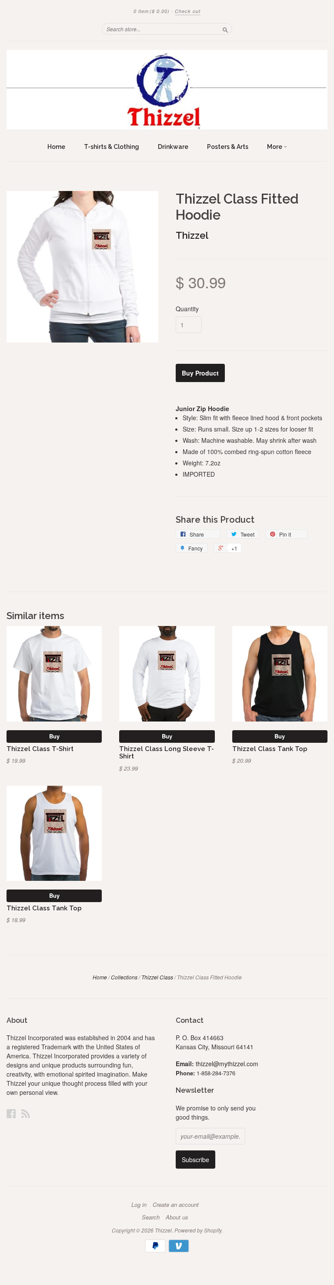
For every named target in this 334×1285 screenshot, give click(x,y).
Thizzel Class (157, 977)
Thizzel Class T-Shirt (40, 748)
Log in (139, 1205)
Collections (124, 977)
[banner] (167, 89)
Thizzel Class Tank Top (269, 748)
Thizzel (192, 235)
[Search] (225, 28)
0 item (152, 11)
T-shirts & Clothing (111, 146)
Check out (187, 11)
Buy (54, 736)
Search (151, 1217)
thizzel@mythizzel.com (227, 1063)
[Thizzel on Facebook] (11, 1113)
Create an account (176, 1205)
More (275, 146)
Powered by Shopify (197, 1230)
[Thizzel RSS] (25, 1113)
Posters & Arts (227, 146)
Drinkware (173, 146)
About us (177, 1217)
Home (56, 146)
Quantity (187, 308)
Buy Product (200, 373)
